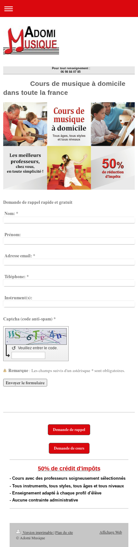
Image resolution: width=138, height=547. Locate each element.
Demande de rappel (69, 429)
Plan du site (64, 532)
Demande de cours (69, 448)
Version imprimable (38, 532)
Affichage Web (110, 532)
